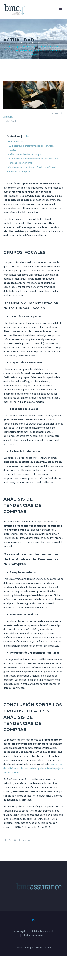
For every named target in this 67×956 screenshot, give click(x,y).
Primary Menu (61, 9)
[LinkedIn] (24, 840)
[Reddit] (29, 840)
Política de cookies (33, 935)
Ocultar (26, 136)
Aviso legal (19, 931)
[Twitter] (10, 840)
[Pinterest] (15, 840)
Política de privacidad (42, 931)
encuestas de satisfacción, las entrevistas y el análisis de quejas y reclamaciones (33, 768)
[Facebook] (5, 840)
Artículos (8, 116)
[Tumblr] (19, 840)
